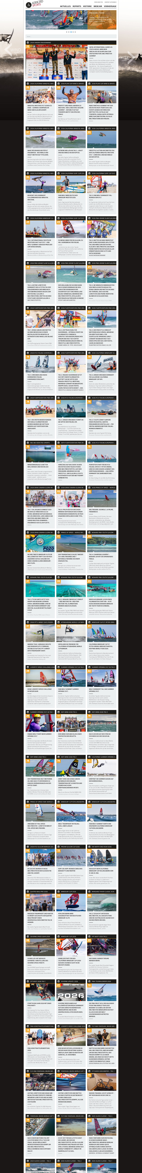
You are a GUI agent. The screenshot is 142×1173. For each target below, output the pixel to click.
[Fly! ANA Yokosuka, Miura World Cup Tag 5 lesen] (101, 1045)
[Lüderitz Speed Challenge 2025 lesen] (71, 1045)
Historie (87, 6)
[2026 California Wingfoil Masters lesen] (71, 147)
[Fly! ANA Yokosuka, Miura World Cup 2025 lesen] (71, 1135)
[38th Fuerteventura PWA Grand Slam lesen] (71, 462)
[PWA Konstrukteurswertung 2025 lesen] (40, 1045)
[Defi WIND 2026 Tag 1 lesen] (71, 776)
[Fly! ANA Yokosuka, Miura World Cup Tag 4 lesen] (40, 1090)
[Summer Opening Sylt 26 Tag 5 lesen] (71, 686)
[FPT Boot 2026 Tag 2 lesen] (101, 955)
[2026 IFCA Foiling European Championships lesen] (101, 417)
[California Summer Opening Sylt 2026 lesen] (101, 776)
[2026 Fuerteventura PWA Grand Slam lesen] (40, 327)
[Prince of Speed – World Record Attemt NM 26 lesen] (71, 551)
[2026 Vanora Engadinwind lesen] (71, 60)
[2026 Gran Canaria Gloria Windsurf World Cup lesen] (40, 507)
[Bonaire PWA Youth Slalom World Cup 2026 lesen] (101, 596)
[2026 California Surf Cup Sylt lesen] (101, 192)
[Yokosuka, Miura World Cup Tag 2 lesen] (40, 1135)
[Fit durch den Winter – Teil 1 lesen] (101, 1090)
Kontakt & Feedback (110, 2)
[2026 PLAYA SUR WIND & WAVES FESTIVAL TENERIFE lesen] (71, 103)
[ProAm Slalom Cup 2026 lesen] (71, 866)
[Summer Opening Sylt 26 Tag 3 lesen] (101, 686)
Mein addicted (98, 2)
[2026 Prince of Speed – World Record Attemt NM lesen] (101, 507)
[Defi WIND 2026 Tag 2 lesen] (40, 776)
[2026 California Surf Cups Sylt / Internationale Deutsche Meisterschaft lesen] (71, 192)
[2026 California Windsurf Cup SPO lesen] (101, 372)
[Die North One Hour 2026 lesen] (101, 866)
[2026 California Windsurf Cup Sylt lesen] (40, 237)
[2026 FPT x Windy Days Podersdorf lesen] (40, 641)
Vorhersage (110, 6)
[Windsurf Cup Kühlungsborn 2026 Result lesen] (71, 821)
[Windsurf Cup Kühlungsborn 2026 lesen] (101, 821)
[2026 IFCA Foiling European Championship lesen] (40, 372)
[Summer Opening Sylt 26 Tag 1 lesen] (40, 731)
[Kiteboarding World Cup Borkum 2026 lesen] (71, 641)
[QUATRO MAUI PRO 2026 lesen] (40, 911)
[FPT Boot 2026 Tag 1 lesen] (40, 1000)
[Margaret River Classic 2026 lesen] (101, 911)
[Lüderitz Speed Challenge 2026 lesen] (40, 686)
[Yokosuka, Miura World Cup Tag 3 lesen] (71, 1090)
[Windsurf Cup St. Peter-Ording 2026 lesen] (101, 641)
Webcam (98, 6)
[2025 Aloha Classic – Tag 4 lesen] (101, 1135)
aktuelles (65, 6)
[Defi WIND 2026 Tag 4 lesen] (71, 731)
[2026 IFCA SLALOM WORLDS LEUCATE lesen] (40, 866)
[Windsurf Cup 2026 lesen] (71, 911)
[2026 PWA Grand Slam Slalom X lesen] (101, 237)
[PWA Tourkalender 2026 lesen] (101, 1000)
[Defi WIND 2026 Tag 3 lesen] (101, 731)
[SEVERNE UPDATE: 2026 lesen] (71, 1000)
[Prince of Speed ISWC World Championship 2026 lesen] (40, 821)
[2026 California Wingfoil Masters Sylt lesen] (40, 103)
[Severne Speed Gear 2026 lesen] (40, 955)
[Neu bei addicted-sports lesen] (40, 462)
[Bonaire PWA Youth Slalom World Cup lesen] (101, 551)
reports (77, 6)
